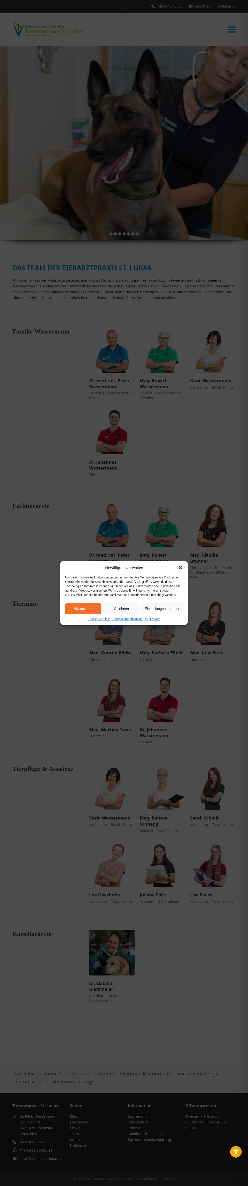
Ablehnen (121, 609)
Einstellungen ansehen (162, 609)
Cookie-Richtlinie (99, 619)
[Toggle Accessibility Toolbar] (236, 1151)
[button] (180, 567)
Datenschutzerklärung (127, 619)
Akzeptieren (83, 609)
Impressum (152, 619)
